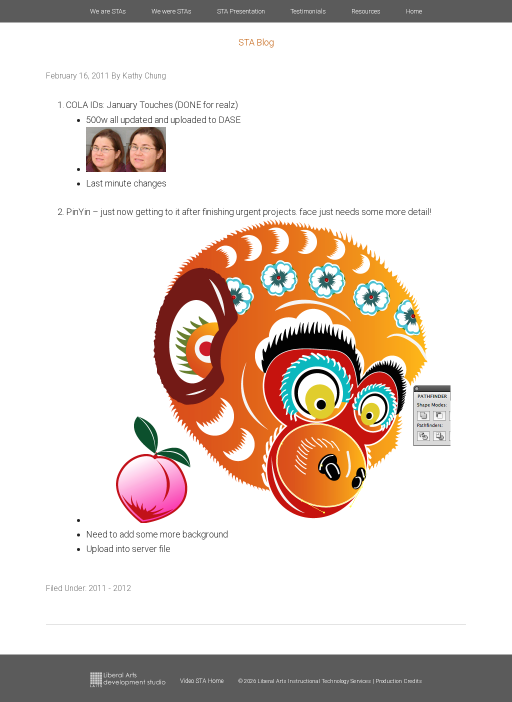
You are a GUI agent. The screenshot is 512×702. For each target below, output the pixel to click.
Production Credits (399, 681)
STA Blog (256, 42)
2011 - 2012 (109, 588)
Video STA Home (202, 681)
